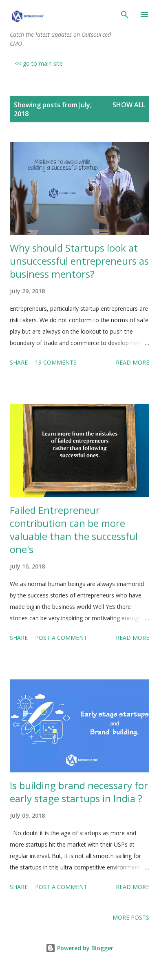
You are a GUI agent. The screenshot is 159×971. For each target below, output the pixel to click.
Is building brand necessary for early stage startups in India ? (79, 792)
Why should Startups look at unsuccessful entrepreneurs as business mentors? (79, 261)
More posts (131, 917)
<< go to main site (39, 63)
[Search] (125, 15)
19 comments (56, 362)
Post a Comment (61, 637)
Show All (129, 104)
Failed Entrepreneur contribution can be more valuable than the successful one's (74, 529)
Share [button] (19, 362)
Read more (132, 362)
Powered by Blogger (84, 948)
